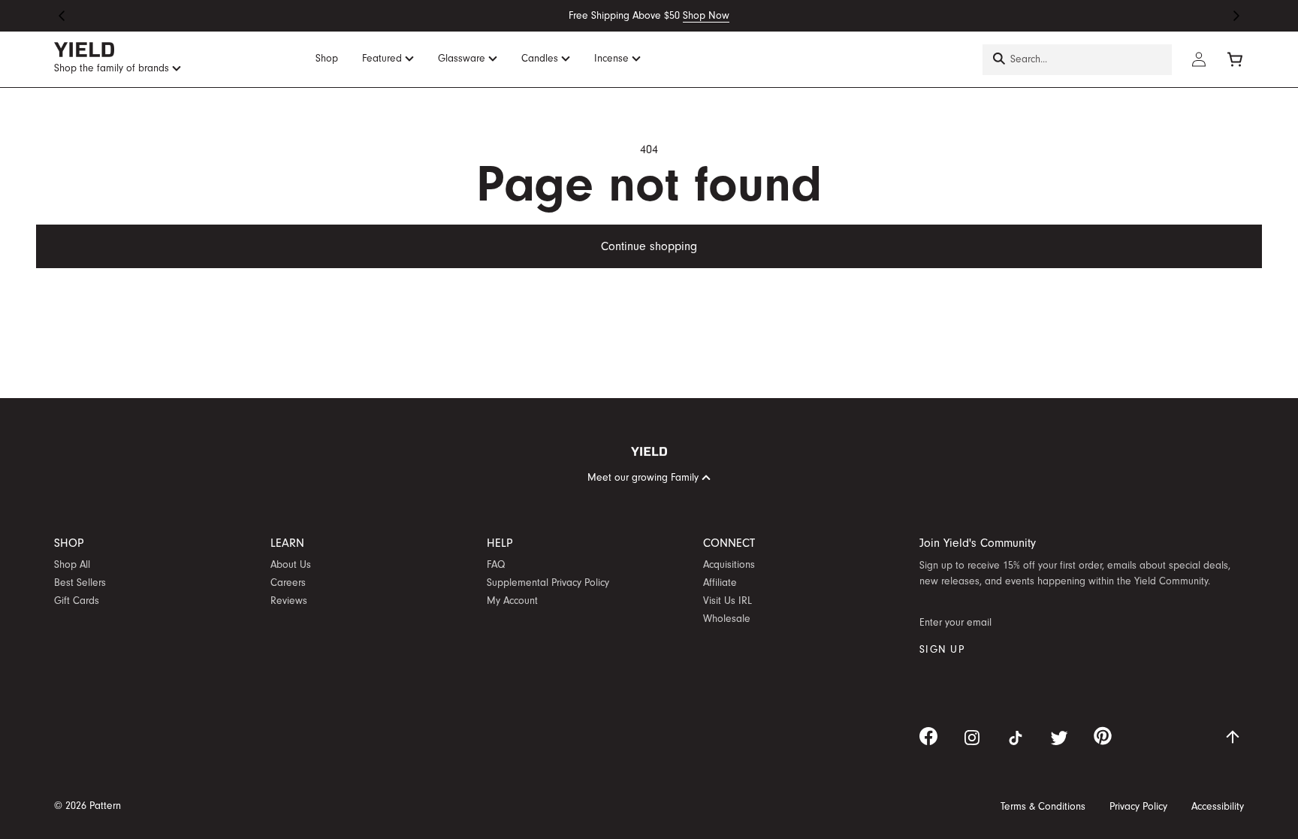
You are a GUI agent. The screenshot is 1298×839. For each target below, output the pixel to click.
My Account (512, 601)
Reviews (288, 601)
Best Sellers (80, 583)
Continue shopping (649, 246)
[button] (61, 15)
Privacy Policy (1138, 807)
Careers (288, 583)
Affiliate (720, 583)
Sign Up (941, 650)
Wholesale (726, 619)
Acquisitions (729, 565)
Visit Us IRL (727, 601)
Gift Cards (76, 601)
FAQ (496, 565)
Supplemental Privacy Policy (548, 583)
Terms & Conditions (1043, 807)
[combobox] (1077, 59)
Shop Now (706, 16)
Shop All (72, 565)
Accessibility (1217, 807)
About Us (290, 565)
